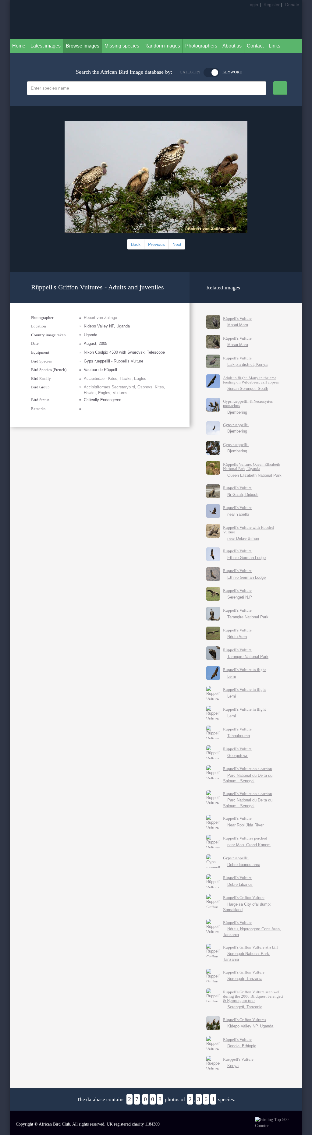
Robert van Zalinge (100, 317)
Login (252, 4)
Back (135, 244)
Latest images (45, 45)
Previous (156, 244)
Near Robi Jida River (245, 825)
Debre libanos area (243, 864)
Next (176, 244)
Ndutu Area (237, 637)
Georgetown (237, 755)
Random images (162, 45)
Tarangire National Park (247, 617)
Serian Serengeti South (247, 388)
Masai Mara (237, 325)
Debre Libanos (240, 884)
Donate (292, 4)
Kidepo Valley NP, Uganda (250, 1026)
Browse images (82, 45)
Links (274, 45)
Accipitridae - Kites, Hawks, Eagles (115, 378)
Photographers (201, 45)
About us (232, 45)
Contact (255, 45)
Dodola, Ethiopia (241, 1046)
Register (272, 4)
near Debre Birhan (243, 538)
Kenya (233, 1065)
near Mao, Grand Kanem (249, 845)
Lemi (231, 676)
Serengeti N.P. (240, 597)
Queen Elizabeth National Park (254, 475)
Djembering (237, 412)
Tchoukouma (238, 736)
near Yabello (238, 514)
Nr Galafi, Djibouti (242, 494)
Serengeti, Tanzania (244, 978)
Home (18, 45)
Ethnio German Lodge (246, 557)
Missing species (122, 45)
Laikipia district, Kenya (247, 364)
